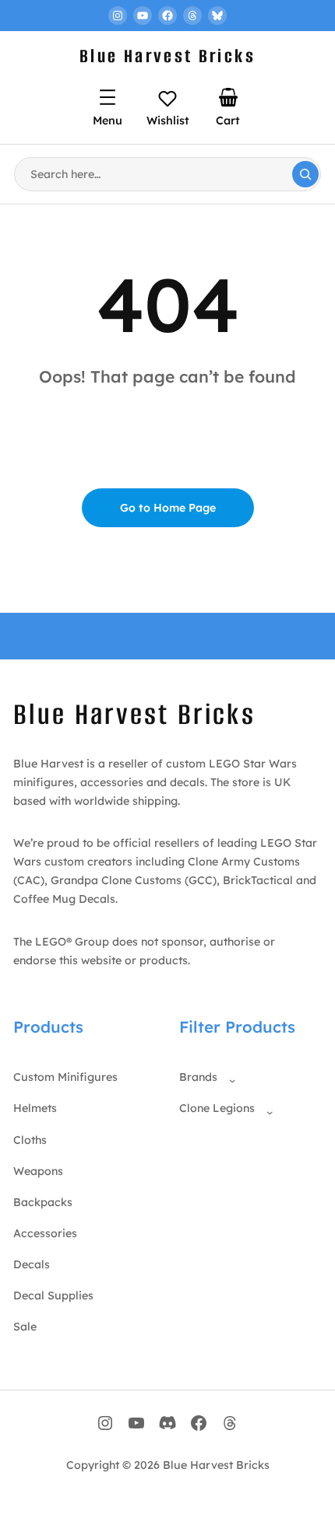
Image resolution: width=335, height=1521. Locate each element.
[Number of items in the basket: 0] (228, 97)
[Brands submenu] (229, 1077)
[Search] (305, 174)
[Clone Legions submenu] (266, 1109)
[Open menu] (107, 97)
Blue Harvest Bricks (167, 56)
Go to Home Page (168, 508)
